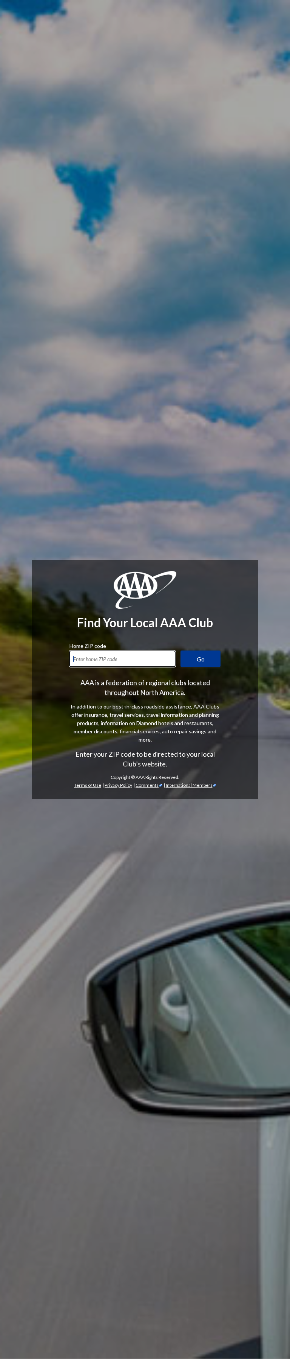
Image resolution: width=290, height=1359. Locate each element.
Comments (147, 785)
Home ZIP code (87, 645)
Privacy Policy (118, 785)
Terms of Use (87, 785)
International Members (189, 785)
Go (201, 659)
